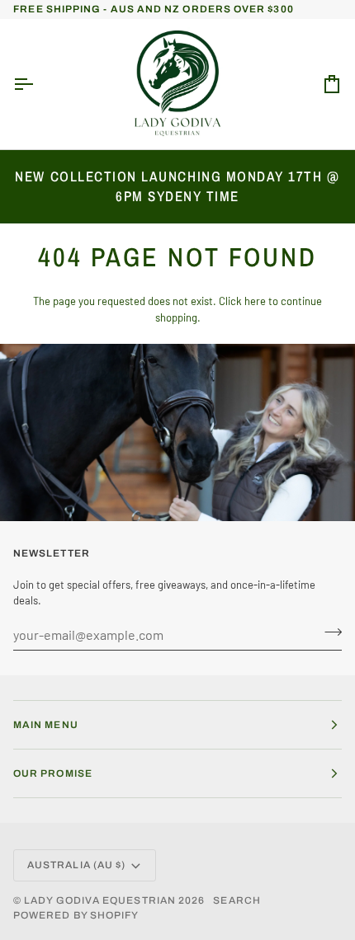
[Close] (325, 183)
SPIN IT (175, 724)
